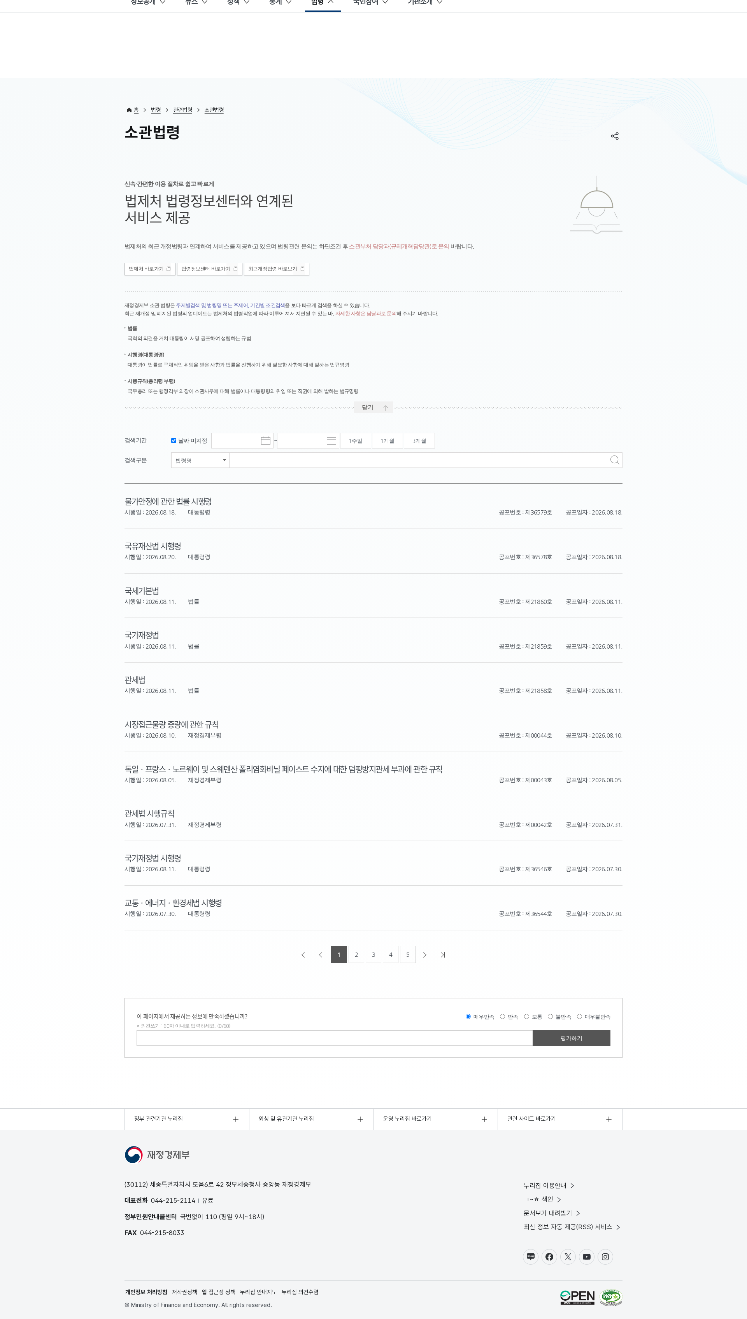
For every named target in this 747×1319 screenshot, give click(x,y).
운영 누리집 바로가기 (407, 1118)
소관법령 (214, 109)
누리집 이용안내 (545, 1186)
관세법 (134, 679)
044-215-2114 (173, 1200)
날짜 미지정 (192, 440)
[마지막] (443, 954)
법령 (156, 109)
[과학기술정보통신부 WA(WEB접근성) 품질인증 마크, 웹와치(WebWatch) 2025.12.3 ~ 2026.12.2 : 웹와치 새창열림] (611, 1299)
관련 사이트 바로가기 (531, 1118)
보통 (537, 1016)
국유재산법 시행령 (152, 545)
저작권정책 (184, 1292)
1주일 (356, 441)
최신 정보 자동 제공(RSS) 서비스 (568, 1227)
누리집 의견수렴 (300, 1292)
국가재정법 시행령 (152, 858)
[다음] (425, 954)
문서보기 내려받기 (548, 1213)
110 (211, 1217)
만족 (513, 1016)
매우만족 (483, 1016)
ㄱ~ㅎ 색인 (538, 1199)
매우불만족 (597, 1016)
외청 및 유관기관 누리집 (286, 1118)
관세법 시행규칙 (149, 813)
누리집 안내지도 (258, 1292)
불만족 (563, 1016)
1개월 (388, 441)
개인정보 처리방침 (146, 1292)
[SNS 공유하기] (614, 136)
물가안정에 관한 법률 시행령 (168, 501)
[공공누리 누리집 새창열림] (577, 1299)
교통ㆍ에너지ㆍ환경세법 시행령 (173, 902)
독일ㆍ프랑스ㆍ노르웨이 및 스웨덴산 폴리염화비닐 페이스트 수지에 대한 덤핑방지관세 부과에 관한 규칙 (283, 769)
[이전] (321, 954)
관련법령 (182, 109)
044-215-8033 (162, 1233)
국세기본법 (141, 590)
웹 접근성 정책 (218, 1292)
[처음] (303, 954)
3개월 (419, 441)
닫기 (368, 407)
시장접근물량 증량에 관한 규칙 (171, 724)
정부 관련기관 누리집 (158, 1118)
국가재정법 (141, 634)
